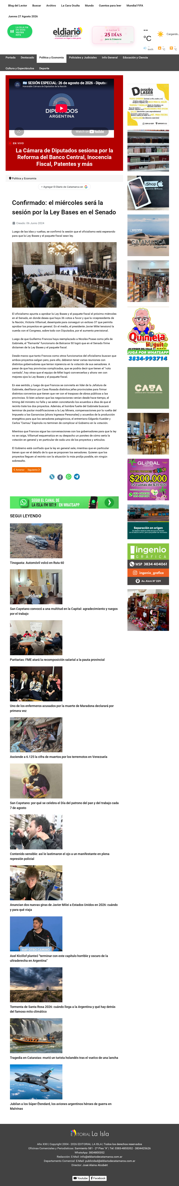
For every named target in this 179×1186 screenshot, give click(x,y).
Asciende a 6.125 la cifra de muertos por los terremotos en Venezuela (58, 757)
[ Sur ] (131, 42)
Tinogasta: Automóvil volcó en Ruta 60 (37, 563)
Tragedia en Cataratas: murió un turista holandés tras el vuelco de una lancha (64, 1058)
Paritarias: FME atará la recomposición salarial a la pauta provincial (57, 659)
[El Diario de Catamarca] (67, 32)
